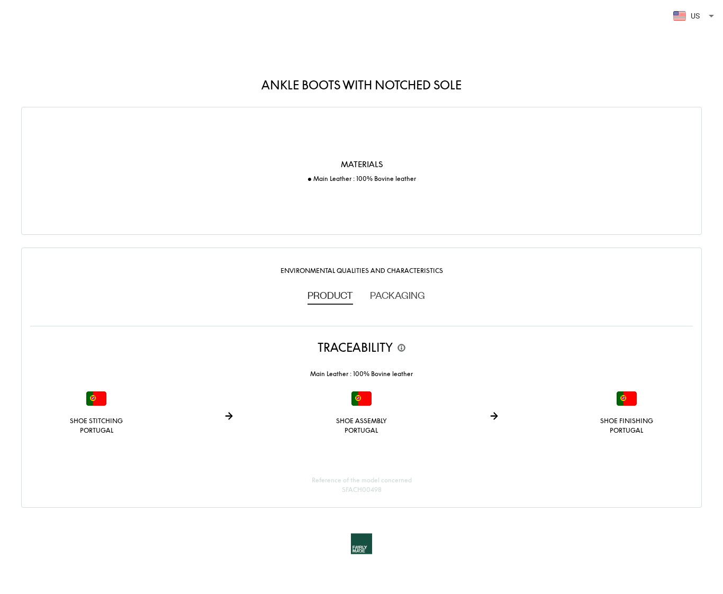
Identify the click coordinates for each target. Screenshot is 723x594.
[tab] (330, 295)
